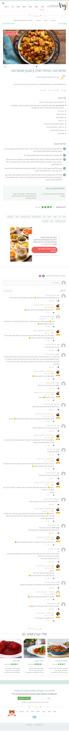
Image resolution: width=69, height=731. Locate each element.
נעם (46, 568)
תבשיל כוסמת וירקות (8, 23)
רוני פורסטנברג (43, 319)
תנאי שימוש (29, 725)
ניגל (46, 437)
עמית (45, 594)
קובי (46, 485)
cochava (44, 511)
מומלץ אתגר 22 (10, 33)
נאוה (45, 395)
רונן (46, 539)
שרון (46, 307)
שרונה (45, 373)
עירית (45, 461)
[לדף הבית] (57, 6)
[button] (34, 717)
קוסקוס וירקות (62, 23)
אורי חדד (44, 416)
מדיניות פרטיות (39, 725)
